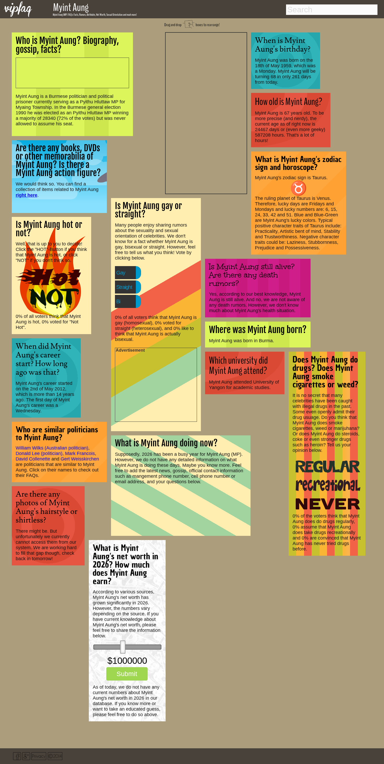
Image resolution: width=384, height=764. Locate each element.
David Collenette (33, 459)
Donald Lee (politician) (39, 453)
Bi (118, 301)
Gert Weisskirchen (80, 459)
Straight (124, 287)
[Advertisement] (206, 112)
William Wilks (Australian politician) (52, 448)
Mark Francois (80, 453)
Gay (120, 273)
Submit (127, 673)
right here (26, 195)
